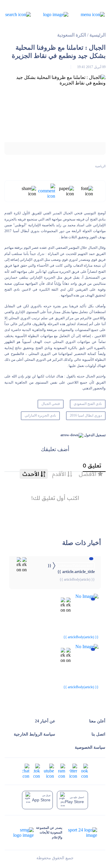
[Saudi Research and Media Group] (23, 832)
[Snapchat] (25, 770)
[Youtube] (49, 770)
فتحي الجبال (50, 404)
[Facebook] (84, 770)
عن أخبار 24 (45, 721)
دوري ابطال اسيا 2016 (86, 415)
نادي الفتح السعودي (88, 404)
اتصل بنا (98, 734)
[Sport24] (79, 832)
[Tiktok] (36, 770)
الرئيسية (97, 34)
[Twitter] (73, 770)
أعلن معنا (97, 721)
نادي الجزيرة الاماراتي (40, 415)
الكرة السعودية (71, 34)
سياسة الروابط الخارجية (34, 734)
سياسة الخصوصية (90, 747)
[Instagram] (61, 770)
